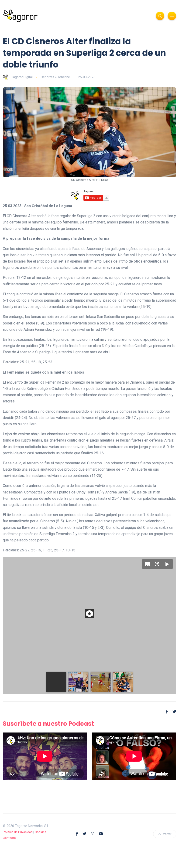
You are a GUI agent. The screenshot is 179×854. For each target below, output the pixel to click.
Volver (167, 834)
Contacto (9, 838)
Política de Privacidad (18, 832)
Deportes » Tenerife (55, 77)
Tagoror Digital (22, 77)
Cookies (40, 832)
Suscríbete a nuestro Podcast (48, 723)
